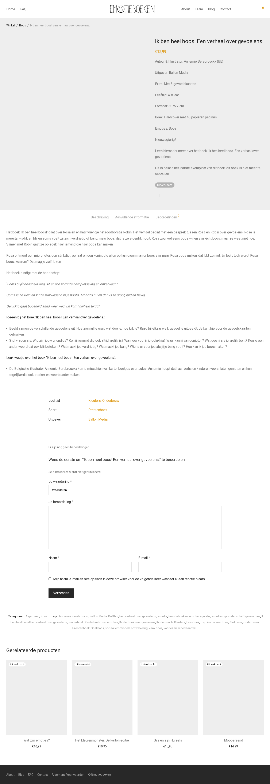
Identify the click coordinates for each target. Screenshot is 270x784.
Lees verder (37, 746)
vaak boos (155, 628)
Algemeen (32, 616)
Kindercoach (165, 622)
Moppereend (233, 740)
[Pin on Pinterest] (176, 195)
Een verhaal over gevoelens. (138, 616)
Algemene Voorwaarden (68, 774)
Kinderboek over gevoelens (137, 622)
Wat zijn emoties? (36, 740)
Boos (22, 25)
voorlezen (170, 628)
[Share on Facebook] (164, 195)
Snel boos (97, 628)
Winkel (10, 25)
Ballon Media (98, 419)
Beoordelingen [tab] (167, 216)
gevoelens (231, 616)
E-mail (144, 558)
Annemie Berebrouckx (74, 616)
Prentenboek (97, 410)
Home (10, 9)
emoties (217, 616)
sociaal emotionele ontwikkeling (126, 628)
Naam (54, 558)
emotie (162, 616)
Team (199, 9)
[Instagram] (262, 774)
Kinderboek (76, 622)
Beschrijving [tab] (100, 217)
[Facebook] (255, 774)
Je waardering (60, 482)
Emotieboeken (178, 616)
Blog (211, 9)
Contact (225, 9)
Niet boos (236, 622)
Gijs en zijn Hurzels (168, 740)
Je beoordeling (61, 502)
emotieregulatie (200, 616)
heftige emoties (249, 616)
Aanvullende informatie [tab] (132, 217)
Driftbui (113, 616)
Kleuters (94, 401)
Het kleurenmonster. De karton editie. (102, 740)
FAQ (23, 9)
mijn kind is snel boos (214, 622)
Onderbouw (110, 401)
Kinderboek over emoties (101, 622)
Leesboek (192, 622)
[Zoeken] (237, 9)
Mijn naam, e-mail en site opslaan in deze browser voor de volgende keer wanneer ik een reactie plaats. (129, 579)
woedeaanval (187, 628)
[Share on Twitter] (170, 195)
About (185, 9)
